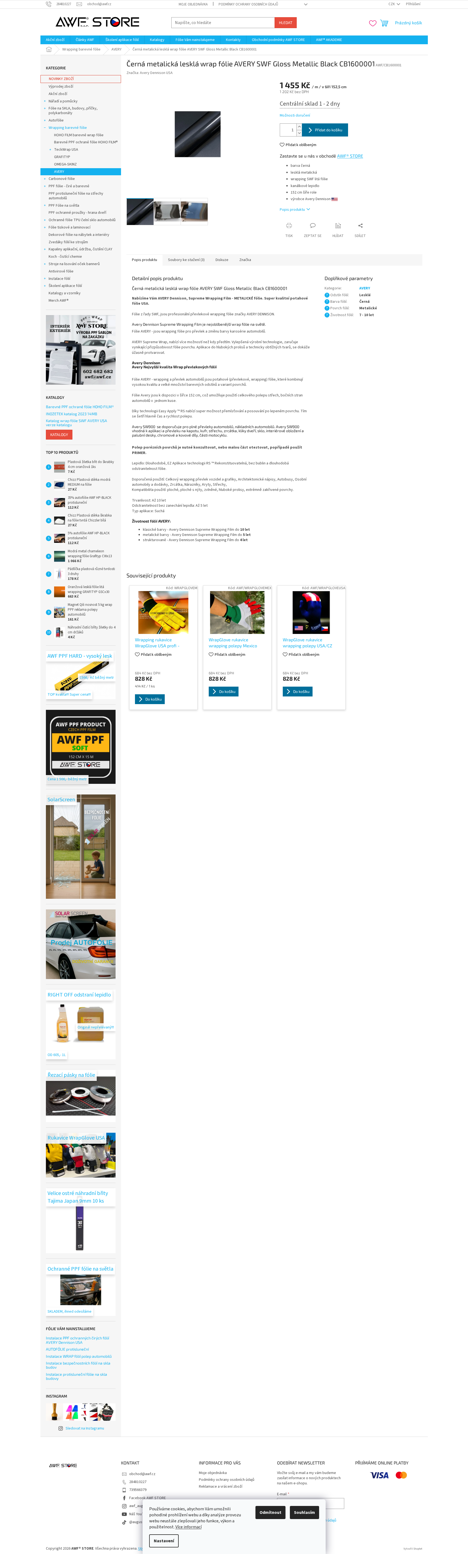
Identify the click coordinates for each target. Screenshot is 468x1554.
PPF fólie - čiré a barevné (69, 186)
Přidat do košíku (328, 129)
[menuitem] (55, 39)
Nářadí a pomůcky (63, 101)
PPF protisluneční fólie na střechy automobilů (76, 196)
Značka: (149, 73)
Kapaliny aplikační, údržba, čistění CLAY (80, 249)
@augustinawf (140, 1522)
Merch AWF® (59, 300)
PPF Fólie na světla (64, 205)
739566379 (137, 1490)
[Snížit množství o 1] (299, 133)
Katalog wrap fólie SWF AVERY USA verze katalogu (76, 423)
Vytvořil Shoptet (413, 1549)
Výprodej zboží (61, 86)
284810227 (137, 1482)
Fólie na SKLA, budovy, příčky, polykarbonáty (73, 111)
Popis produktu (292, 209)
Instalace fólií (59, 278)
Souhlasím (304, 1512)
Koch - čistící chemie (65, 256)
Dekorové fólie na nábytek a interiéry (79, 235)
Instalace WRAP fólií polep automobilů (79, 1356)
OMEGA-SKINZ (65, 164)
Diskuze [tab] (222, 260)
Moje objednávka (193, 4)
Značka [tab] (245, 260)
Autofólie (56, 120)
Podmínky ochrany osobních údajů (248, 4)
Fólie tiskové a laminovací (69, 227)
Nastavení (164, 1541)
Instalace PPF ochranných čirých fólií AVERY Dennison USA (77, 1340)
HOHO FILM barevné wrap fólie (79, 135)
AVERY (59, 171)
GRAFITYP (62, 157)
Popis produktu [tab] (144, 260)
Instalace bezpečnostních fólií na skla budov (78, 1365)
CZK (392, 4)
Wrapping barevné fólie (68, 128)
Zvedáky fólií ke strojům (68, 242)
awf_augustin (140, 1506)
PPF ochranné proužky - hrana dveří (77, 212)
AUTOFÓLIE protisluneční (67, 1349)
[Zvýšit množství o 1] (299, 127)
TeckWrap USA (66, 149)
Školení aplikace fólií (65, 286)
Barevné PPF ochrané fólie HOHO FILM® (86, 142)
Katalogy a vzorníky (65, 293)
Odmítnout (270, 1512)
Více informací (188, 1527)
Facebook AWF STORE (147, 1498)
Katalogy (59, 434)
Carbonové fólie (62, 179)
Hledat (285, 22)
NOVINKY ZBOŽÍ (61, 79)
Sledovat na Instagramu (85, 1428)
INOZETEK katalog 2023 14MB (71, 414)
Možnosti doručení (295, 115)
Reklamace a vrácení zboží (220, 1486)
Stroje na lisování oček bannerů (74, 264)
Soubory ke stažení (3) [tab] (186, 260)
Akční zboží (58, 94)
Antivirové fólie (61, 271)
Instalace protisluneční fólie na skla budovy (76, 1376)
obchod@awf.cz (142, 1474)
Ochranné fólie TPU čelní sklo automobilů (82, 220)
